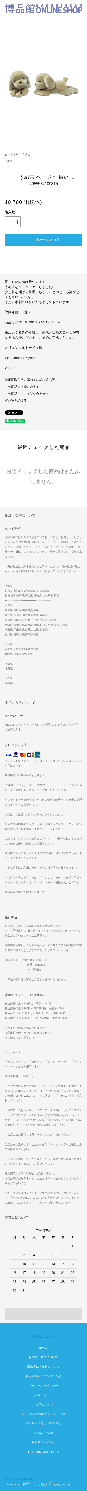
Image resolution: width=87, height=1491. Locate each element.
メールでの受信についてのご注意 (43, 1413)
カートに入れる (48, 239)
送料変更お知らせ (43, 1442)
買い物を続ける (16, 400)
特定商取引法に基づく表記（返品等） (31, 380)
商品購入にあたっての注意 (43, 1423)
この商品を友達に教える (22, 387)
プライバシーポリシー (43, 1385)
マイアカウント (43, 1404)
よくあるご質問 (43, 1432)
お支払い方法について (43, 1357)
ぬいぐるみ (11, 154)
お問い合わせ (43, 1395)
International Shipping (43, 1451)
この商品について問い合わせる (27, 394)
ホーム (43, 1347)
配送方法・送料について (43, 1366)
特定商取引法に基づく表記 (43, 1376)
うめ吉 (26, 154)
